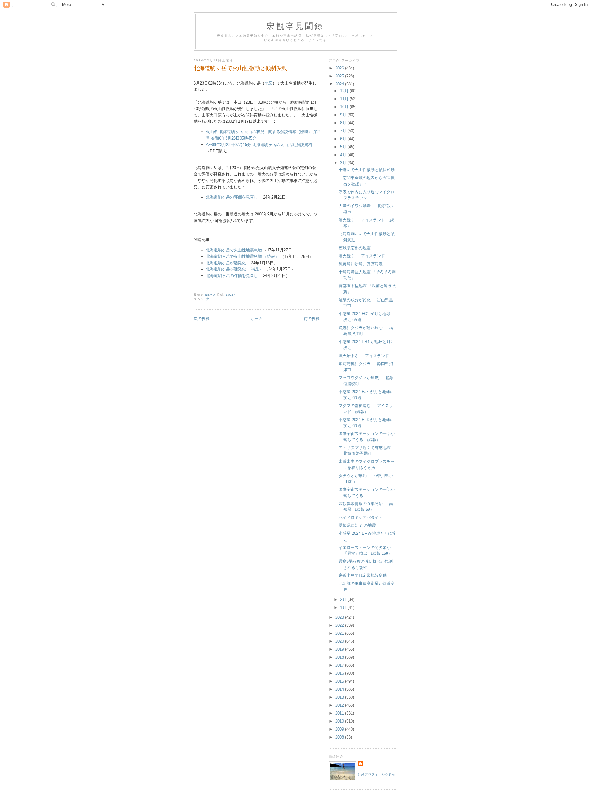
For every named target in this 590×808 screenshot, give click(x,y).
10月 (345, 106)
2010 (340, 721)
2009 (340, 729)
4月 (344, 154)
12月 (345, 91)
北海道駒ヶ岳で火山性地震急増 (234, 250)
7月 (344, 130)
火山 (209, 299)
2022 (340, 625)
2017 (340, 665)
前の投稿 (312, 318)
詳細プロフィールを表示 (376, 774)
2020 (340, 641)
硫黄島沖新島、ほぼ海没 (361, 264)
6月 (344, 138)
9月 (344, 114)
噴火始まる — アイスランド (364, 355)
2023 (340, 617)
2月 (344, 599)
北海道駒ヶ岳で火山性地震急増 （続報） (242, 256)
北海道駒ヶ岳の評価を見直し (232, 197)
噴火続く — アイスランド (362, 256)
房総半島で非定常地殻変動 (363, 575)
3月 (344, 162)
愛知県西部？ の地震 (357, 525)
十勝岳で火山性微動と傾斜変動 (367, 170)
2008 (340, 737)
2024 (340, 84)
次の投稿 (202, 318)
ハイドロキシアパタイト (361, 517)
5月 (344, 146)
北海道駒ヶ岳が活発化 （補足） (234, 269)
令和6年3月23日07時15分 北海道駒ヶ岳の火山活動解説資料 (259, 144)
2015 (340, 681)
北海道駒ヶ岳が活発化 (226, 263)
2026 (340, 68)
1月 (344, 607)
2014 (340, 689)
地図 (269, 83)
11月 (345, 99)
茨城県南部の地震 (355, 248)
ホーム (257, 318)
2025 (340, 76)
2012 (340, 705)
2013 (340, 697)
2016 (340, 673)
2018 (340, 657)
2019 (340, 649)
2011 (340, 713)
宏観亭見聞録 (295, 26)
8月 (344, 122)
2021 (340, 633)
